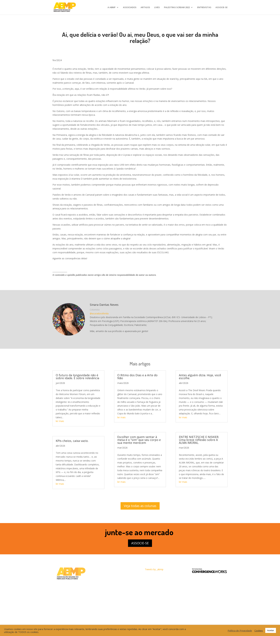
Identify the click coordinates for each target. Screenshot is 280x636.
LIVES (157, 7)
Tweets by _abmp (154, 569)
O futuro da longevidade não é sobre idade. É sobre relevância (77, 376)
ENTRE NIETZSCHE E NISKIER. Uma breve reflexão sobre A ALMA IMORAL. (199, 440)
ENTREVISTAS (204, 7)
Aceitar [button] (270, 630)
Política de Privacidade (240, 630)
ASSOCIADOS (129, 7)
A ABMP (112, 7)
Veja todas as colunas (140, 506)
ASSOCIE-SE (222, 7)
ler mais (60, 421)
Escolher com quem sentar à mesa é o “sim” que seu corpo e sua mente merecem (139, 440)
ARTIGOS (145, 7)
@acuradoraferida (99, 313)
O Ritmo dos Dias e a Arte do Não (137, 376)
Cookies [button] (258, 630)
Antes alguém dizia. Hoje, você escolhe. (200, 376)
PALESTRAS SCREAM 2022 (177, 7)
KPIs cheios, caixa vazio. (72, 441)
